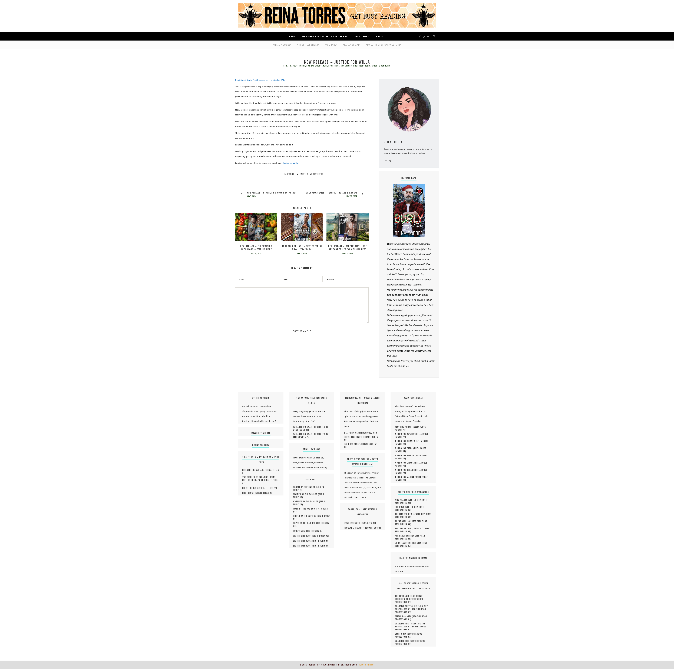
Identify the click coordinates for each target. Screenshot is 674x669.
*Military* (331, 44)
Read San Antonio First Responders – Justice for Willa (260, 80)
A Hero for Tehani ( (405, 469)
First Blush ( (249, 492)
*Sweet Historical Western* (383, 44)
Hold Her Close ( (352, 444)
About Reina (362, 36)
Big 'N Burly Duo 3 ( (303, 545)
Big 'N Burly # (314, 531)
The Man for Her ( (404, 514)
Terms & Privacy (367, 665)
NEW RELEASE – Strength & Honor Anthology (272, 192)
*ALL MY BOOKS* (282, 44)
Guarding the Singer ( (406, 623)
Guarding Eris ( (403, 641)
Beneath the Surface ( (254, 469)
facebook (289, 174)
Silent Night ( (402, 521)
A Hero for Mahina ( (405, 477)
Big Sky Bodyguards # (410, 625)
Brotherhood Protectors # (409, 600)
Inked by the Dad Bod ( (304, 508)
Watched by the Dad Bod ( (306, 501)
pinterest (317, 174)
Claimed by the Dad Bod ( (306, 494)
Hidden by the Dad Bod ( (305, 515)
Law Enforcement (319, 66)
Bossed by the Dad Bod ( (305, 487)
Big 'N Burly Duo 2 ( (303, 540)
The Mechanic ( (403, 596)
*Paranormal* (351, 44)
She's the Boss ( (250, 488)
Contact (380, 36)
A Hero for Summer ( (406, 441)
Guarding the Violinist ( (407, 606)
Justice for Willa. (290, 163)
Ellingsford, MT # (368, 432)
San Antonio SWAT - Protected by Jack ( (310, 435)
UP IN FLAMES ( (402, 542)
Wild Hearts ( (402, 499)
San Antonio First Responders (356, 66)
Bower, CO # (368, 522)
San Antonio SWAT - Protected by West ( (310, 428)
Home (292, 36)
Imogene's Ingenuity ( (355, 527)
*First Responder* (308, 44)
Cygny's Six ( (401, 633)
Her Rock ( (400, 506)
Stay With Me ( (351, 432)
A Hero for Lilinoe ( (405, 462)
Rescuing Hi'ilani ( (404, 426)
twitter (303, 174)
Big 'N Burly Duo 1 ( (303, 535)
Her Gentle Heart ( (354, 436)
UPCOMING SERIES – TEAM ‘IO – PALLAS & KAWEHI (331, 192)
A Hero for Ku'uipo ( (405, 433)
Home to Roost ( (353, 522)
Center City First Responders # (411, 501)
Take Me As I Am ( (404, 528)
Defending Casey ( (404, 616)
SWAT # (304, 429)
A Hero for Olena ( (404, 448)
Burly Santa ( (300, 531)
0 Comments (385, 66)
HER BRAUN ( (401, 535)
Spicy (374, 66)
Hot (308, 66)
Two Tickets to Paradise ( (256, 477)
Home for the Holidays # (258, 478)
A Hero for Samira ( (405, 455)
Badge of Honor (297, 66)
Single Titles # (267, 488)
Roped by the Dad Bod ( (305, 523)
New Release (333, 66)
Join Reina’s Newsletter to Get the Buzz (325, 36)
